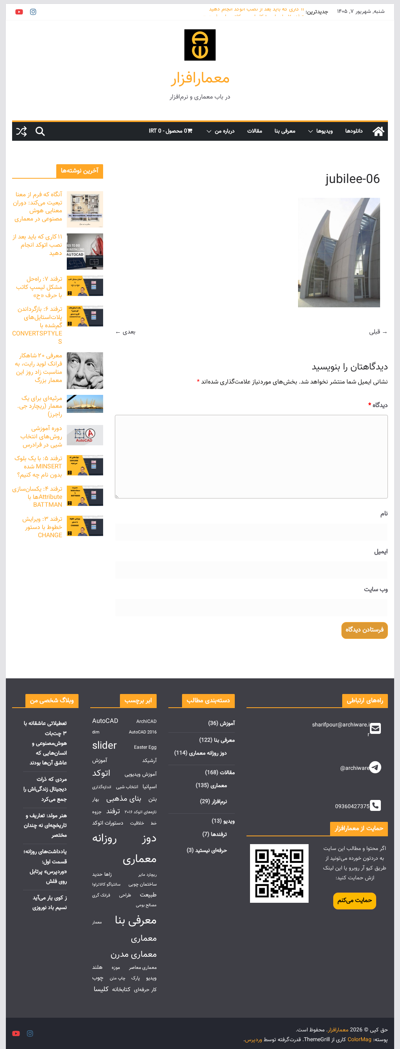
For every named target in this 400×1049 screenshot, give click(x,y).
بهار (95, 799)
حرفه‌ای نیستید (211, 850)
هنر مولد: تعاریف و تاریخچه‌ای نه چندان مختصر (45, 826)
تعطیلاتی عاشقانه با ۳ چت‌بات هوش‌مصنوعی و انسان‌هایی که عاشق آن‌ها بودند (45, 743)
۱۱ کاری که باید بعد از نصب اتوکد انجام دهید (256, 12)
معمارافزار (200, 78)
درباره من (225, 131)
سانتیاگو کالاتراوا (106, 884)
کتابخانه (121, 989)
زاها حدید (102, 874)
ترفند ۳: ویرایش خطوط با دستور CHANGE (42, 528)
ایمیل (381, 552)
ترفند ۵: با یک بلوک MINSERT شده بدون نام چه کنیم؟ (38, 467)
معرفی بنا (285, 131)
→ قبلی (378, 332)
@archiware (355, 768)
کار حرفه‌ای (145, 990)
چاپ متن (117, 978)
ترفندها (219, 834)
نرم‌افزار (219, 802)
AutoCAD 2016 (143, 732)
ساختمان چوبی (143, 884)
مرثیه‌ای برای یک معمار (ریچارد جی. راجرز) (39, 407)
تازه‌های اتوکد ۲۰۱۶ (141, 812)
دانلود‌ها (354, 131)
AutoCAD (105, 721)
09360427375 (352, 807)
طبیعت (148, 895)
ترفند (113, 811)
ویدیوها (324, 131)
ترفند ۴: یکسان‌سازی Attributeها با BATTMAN (37, 497)
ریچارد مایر (147, 874)
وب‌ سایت (376, 590)
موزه (116, 968)
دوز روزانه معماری (208, 753)
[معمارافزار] (378, 131)
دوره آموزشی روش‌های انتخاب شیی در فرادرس (41, 437)
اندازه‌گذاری (101, 787)
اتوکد (101, 773)
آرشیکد (149, 761)
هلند (97, 967)
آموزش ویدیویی (141, 774)
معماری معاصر (143, 968)
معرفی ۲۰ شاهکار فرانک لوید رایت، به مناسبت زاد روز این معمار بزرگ (38, 368)
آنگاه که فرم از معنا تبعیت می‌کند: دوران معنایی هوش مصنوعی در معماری (37, 207)
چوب (98, 978)
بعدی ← (125, 332)
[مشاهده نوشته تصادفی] (21, 131)
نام (384, 514)
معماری (219, 786)
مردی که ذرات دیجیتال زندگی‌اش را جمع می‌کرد (45, 789)
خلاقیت (137, 823)
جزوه (97, 812)
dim (96, 732)
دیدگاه (378, 406)
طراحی (125, 895)
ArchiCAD (146, 722)
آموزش (227, 723)
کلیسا (101, 989)
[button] (312, 131)
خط (154, 823)
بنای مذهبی (123, 799)
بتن (152, 799)
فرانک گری (101, 895)
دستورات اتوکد (107, 823)
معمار (97, 922)
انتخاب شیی (127, 787)
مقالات (254, 131)
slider (104, 746)
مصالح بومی (146, 905)
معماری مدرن (134, 954)
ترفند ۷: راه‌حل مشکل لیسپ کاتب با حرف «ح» (39, 287)
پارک (135, 978)
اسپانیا (150, 786)
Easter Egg (145, 747)
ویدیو (229, 821)
